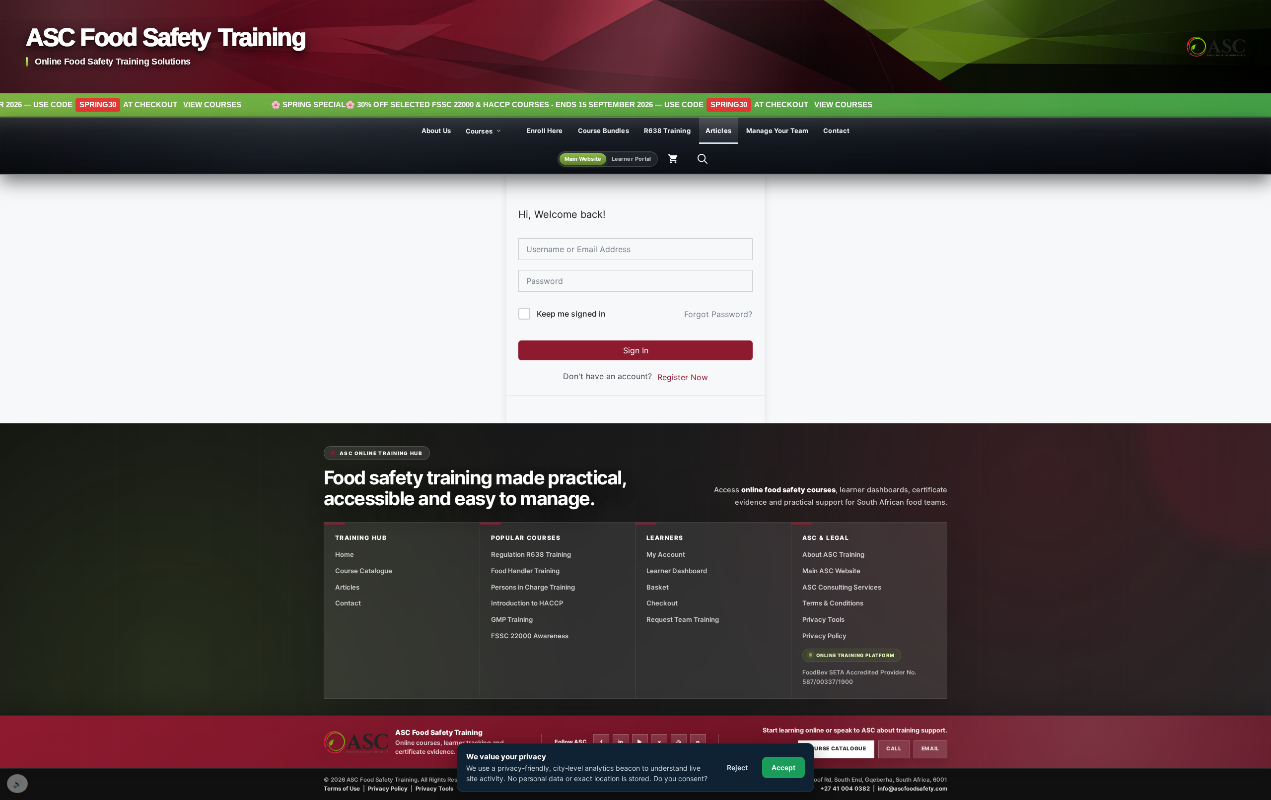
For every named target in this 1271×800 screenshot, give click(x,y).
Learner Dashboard (676, 571)
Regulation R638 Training (531, 554)
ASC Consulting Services (841, 587)
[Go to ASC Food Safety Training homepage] (1216, 46)
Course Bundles (603, 130)
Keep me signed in (571, 314)
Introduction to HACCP (527, 603)
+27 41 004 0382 (845, 788)
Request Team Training (682, 619)
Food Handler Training (525, 571)
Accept (783, 767)
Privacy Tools (823, 619)
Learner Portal (631, 158)
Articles (718, 130)
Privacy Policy (824, 636)
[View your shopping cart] (673, 159)
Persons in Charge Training (533, 587)
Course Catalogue (363, 571)
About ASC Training (833, 554)
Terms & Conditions (832, 603)
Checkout (662, 603)
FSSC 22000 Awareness (529, 636)
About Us (436, 130)
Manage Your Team (777, 130)
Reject (737, 767)
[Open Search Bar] (702, 159)
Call (894, 748)
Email (930, 748)
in (620, 741)
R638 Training (667, 130)
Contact (836, 130)
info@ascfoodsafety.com (912, 788)
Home (344, 554)
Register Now (682, 377)
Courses (479, 131)
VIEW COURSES (119, 104)
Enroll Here (545, 130)
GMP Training (512, 619)
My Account (665, 554)
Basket (657, 587)
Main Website (583, 158)
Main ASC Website (831, 571)
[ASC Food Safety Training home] (356, 742)
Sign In (635, 350)
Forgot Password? (718, 314)
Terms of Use (342, 788)
